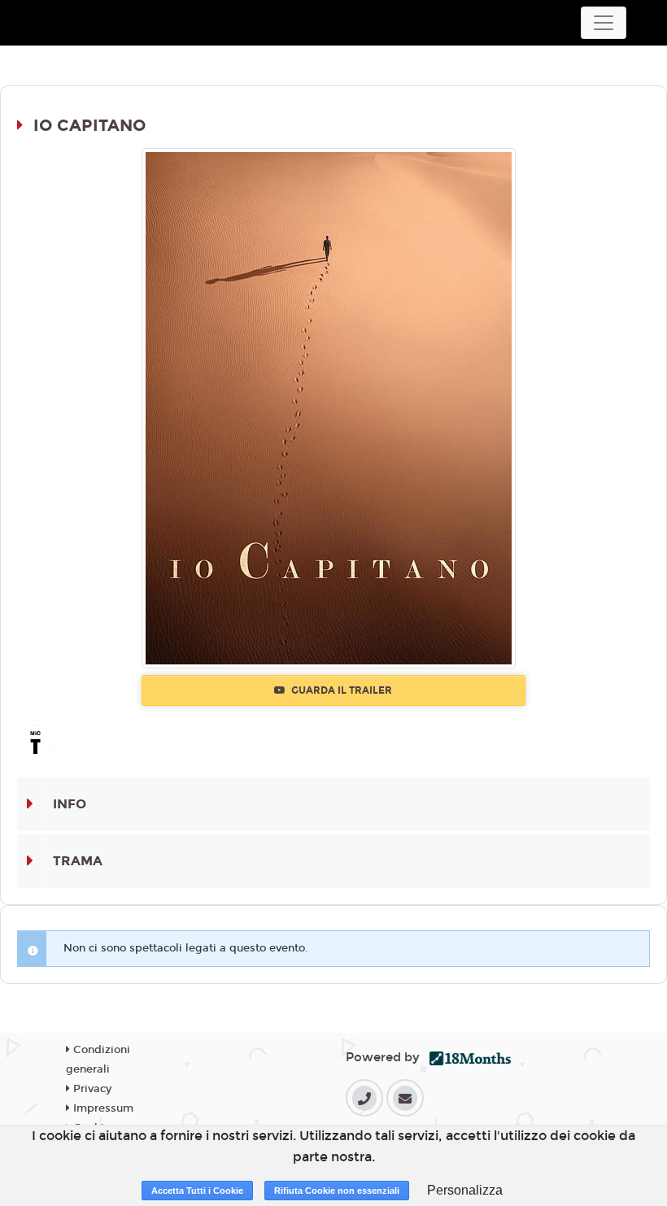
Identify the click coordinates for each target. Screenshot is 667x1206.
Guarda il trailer (340, 690)
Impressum (101, 1108)
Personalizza (465, 1190)
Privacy (90, 1088)
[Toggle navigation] (603, 23)
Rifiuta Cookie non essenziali (336, 1190)
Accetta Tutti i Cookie (197, 1190)
